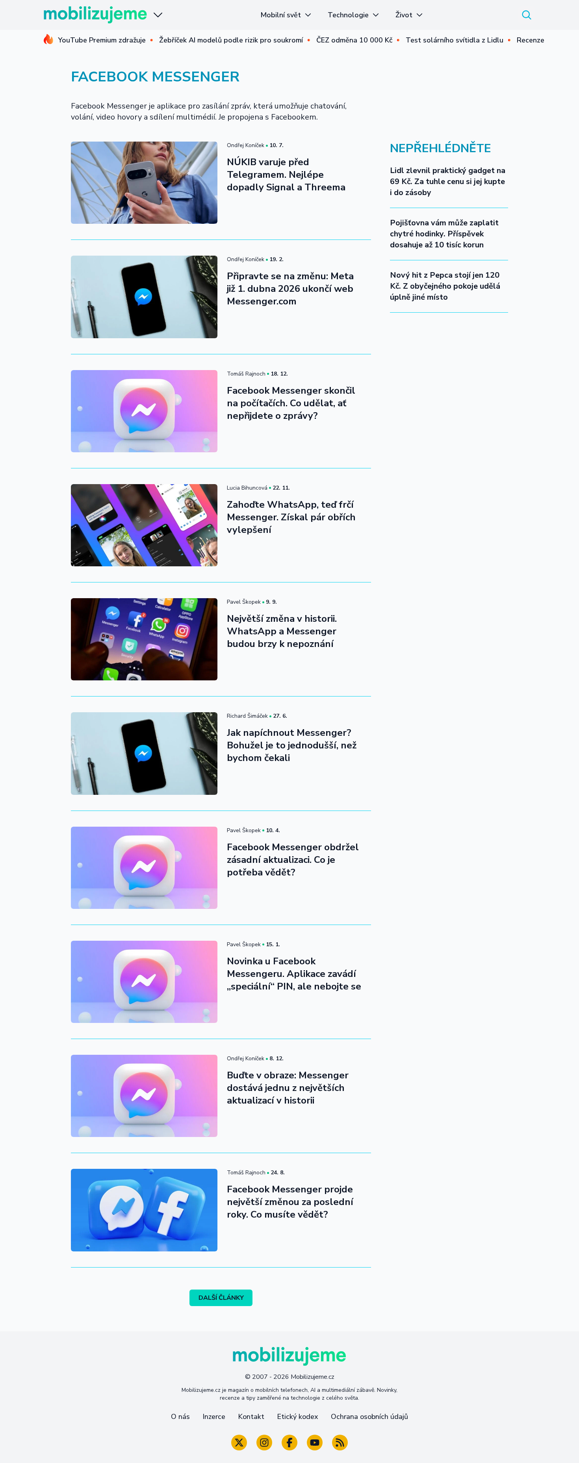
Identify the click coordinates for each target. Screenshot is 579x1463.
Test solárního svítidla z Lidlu (454, 40)
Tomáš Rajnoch (246, 374)
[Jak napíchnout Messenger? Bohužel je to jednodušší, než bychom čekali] (144, 753)
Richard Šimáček (247, 716)
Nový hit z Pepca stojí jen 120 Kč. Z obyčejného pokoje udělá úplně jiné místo (445, 286)
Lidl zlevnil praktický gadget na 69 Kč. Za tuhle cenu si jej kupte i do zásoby (447, 181)
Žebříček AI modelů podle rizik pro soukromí (231, 40)
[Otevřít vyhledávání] (527, 15)
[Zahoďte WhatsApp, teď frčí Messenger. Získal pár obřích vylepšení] (144, 525)
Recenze (530, 40)
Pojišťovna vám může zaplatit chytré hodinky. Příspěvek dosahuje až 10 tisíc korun (444, 233)
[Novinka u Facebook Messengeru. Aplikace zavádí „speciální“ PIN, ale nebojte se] (144, 982)
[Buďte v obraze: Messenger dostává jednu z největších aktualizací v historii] (144, 1096)
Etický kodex (297, 1416)
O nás (180, 1416)
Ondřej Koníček (245, 145)
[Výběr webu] (158, 15)
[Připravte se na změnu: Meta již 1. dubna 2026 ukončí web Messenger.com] (144, 297)
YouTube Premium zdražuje (102, 40)
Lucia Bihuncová (247, 488)
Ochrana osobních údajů (369, 1416)
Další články (221, 1297)
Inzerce (213, 1416)
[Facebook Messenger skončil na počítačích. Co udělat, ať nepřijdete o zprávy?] (144, 411)
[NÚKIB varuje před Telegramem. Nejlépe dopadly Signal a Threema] (144, 183)
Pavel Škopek (244, 602)
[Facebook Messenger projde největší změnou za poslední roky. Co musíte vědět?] (144, 1210)
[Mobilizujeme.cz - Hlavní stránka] (95, 15)
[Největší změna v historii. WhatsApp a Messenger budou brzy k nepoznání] (144, 639)
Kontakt (251, 1416)
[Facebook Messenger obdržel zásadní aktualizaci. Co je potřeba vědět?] (144, 868)
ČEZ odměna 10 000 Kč (354, 40)
